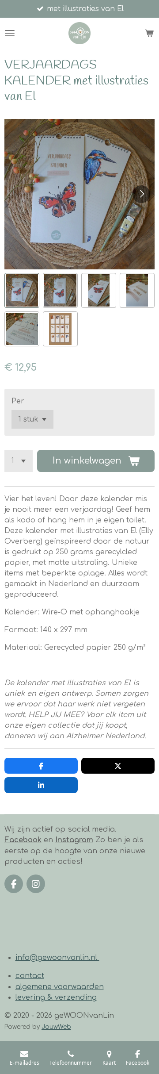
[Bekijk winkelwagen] (149, 33)
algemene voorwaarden (59, 987)
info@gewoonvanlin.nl (57, 958)
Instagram (74, 840)
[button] (21, 290)
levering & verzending (56, 997)
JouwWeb (56, 1027)
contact (29, 976)
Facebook (23, 840)
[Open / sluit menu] (9, 33)
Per (17, 401)
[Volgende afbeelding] (141, 194)
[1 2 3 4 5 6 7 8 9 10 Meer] (18, 461)
